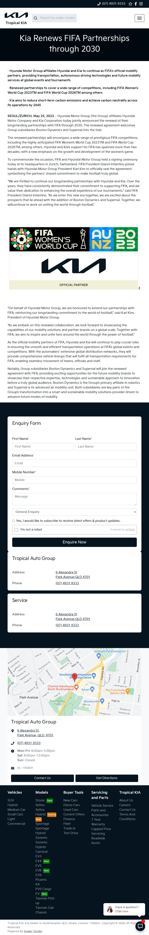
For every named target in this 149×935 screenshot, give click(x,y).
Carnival (42, 852)
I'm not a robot (31, 530)
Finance (69, 819)
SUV (11, 800)
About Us (126, 800)
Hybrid (13, 805)
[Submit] (36, 18)
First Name (20, 439)
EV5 (39, 866)
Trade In (69, 828)
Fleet (67, 824)
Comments (20, 489)
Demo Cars (71, 805)
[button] (139, 18)
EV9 (39, 875)
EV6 (39, 870)
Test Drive (70, 833)
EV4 (39, 861)
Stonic (40, 800)
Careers (125, 805)
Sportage (42, 824)
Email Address (23, 455)
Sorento (41, 838)
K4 (38, 884)
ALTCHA (130, 529)
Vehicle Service (102, 806)
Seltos (40, 805)
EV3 (39, 856)
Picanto (41, 880)
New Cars (70, 800)
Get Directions (106, 778)
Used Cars (70, 810)
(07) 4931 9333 (113, 4)
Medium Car (16, 810)
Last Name (83, 439)
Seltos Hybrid (41, 812)
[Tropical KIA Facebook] (136, 4)
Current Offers (74, 814)
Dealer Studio (33, 931)
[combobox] (54, 18)
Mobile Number (24, 472)
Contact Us (42, 778)
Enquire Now (74, 542)
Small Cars (15, 814)
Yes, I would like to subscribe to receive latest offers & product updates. (68, 521)
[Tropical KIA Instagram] (141, 4)
